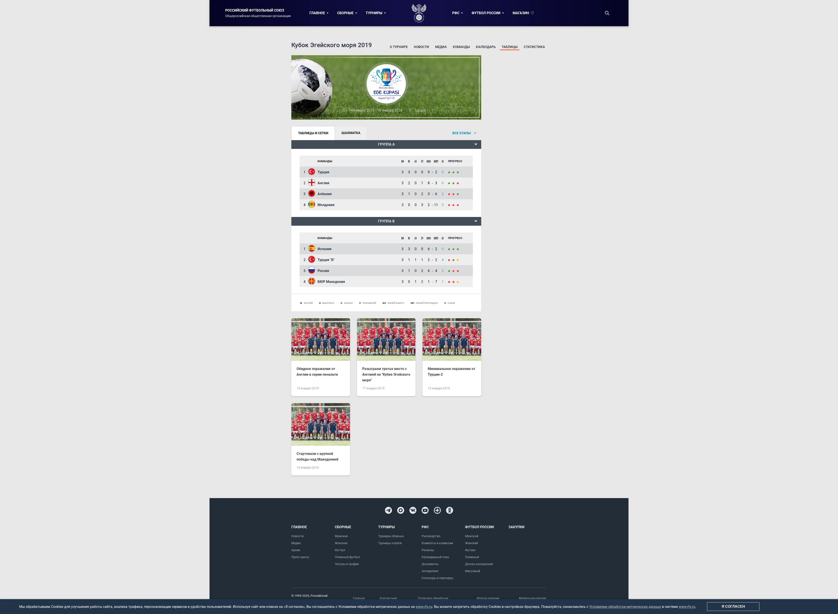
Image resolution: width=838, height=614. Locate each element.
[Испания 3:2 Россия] (458, 249)
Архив (295, 550)
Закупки (516, 527)
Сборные (345, 13)
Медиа (441, 47)
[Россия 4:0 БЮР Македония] (450, 271)
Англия (323, 183)
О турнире (399, 47)
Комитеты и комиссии (437, 543)
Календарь (486, 47)
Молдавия (326, 205)
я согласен (733, 606)
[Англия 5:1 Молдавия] (454, 183)
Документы (430, 564)
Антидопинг (430, 571)
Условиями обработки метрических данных (625, 607)
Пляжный (472, 557)
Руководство (431, 536)
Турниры (374, 13)
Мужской (471, 536)
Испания (324, 249)
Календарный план (435, 557)
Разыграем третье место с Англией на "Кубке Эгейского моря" (386, 374)
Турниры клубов (390, 543)
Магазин (521, 13)
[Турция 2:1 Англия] (458, 172)
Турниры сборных (391, 536)
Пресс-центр (300, 557)
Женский (471, 543)
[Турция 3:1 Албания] (454, 172)
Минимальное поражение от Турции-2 (451, 372)
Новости (421, 47)
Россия (323, 271)
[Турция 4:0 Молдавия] (450, 172)
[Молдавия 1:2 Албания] (458, 194)
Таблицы (510, 47)
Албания (325, 194)
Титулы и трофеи (347, 564)
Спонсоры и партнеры (437, 578)
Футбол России (486, 13)
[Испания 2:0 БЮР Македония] (454, 249)
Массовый (472, 571)
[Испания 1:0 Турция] (450, 249)
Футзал (340, 550)
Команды (461, 47)
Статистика (534, 47)
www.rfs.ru (424, 607)
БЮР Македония (331, 282)
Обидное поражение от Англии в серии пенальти (317, 372)
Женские (341, 543)
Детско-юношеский (479, 564)
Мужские (341, 536)
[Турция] (458, 260)
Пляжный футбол (347, 557)
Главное (317, 13)
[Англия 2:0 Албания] (450, 183)
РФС (455, 13)
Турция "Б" (326, 260)
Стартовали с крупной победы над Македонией (317, 456)
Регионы (428, 550)
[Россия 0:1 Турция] (454, 260)
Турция (323, 172)
